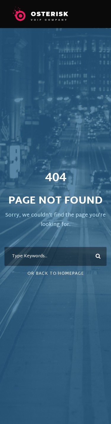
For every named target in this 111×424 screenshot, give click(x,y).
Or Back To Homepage (56, 273)
